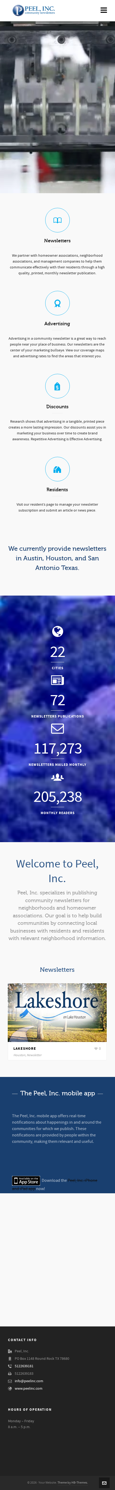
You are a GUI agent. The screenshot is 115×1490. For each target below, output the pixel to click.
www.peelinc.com (29, 1388)
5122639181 (24, 1366)
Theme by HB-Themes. (72, 1483)
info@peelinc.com (29, 1381)
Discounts (57, 406)
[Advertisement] (57, 1265)
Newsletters (57, 240)
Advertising (57, 323)
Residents (57, 489)
